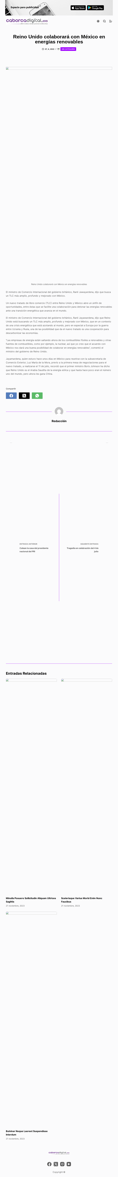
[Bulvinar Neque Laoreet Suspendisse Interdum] (31, 1019)
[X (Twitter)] (24, 395)
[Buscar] (104, 21)
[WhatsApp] (37, 395)
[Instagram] (62, 1164)
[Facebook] (11, 395)
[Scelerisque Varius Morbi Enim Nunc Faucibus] (86, 786)
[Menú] (110, 21)
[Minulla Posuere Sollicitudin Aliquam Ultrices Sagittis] (31, 786)
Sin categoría (68, 49)
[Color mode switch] (98, 21)
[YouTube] (69, 1164)
